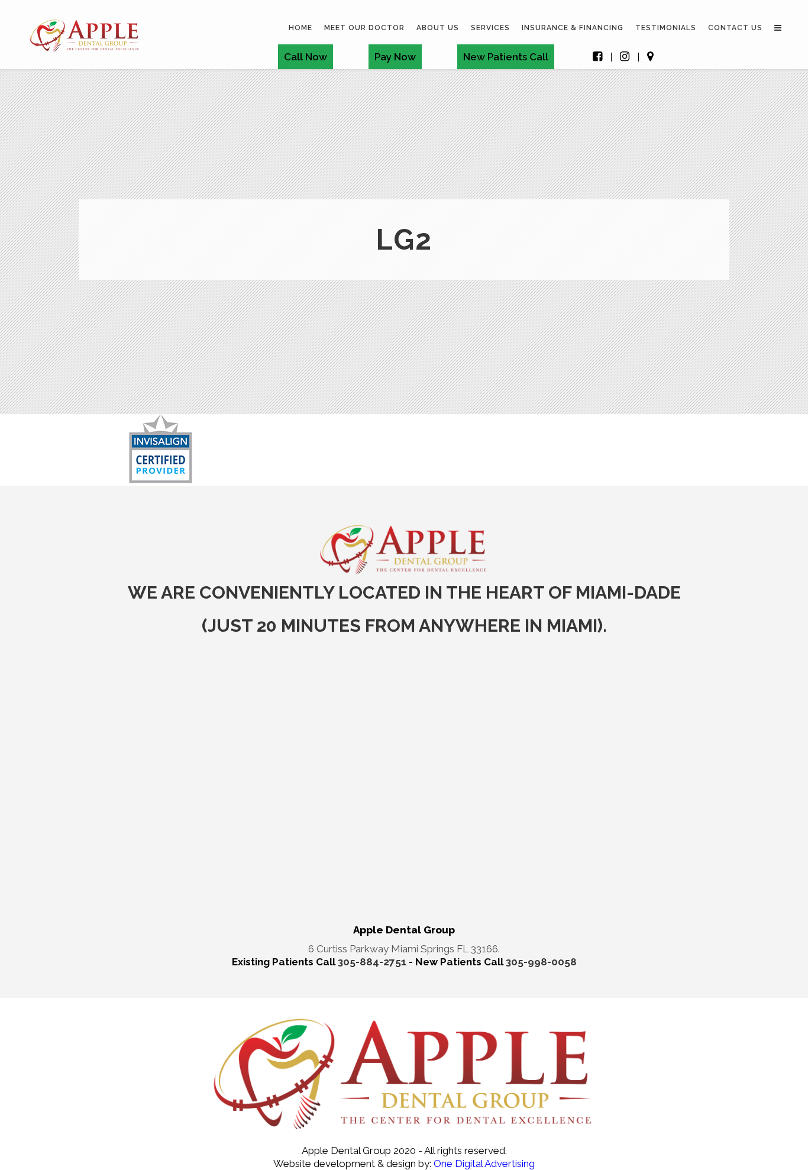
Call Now (305, 57)
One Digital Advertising (483, 1163)
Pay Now (395, 57)
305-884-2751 (373, 962)
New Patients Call (505, 57)
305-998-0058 (541, 962)
